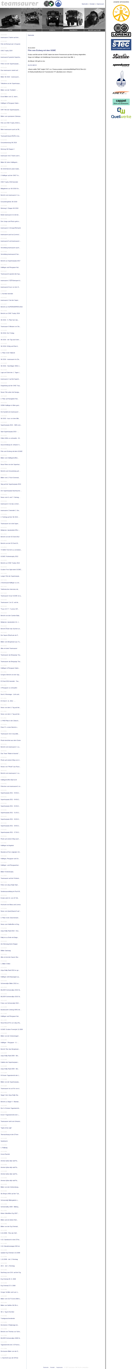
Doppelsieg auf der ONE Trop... (11, 385)
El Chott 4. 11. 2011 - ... (8, 701)
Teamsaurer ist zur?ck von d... (10, 1088)
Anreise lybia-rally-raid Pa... (9, 1161)
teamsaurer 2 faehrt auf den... (10, 37)
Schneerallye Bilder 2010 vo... (10, 983)
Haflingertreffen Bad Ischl (9, 780)
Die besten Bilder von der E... (10, 1351)
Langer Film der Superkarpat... (10, 576)
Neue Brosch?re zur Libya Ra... (11, 1023)
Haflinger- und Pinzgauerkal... (10, 865)
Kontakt (92, 4)
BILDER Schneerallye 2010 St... (11, 990)
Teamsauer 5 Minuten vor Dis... (11, 326)
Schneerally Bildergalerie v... (10, 1200)
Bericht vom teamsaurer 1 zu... (10, 747)
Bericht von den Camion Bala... (10, 615)
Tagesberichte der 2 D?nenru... (11, 1344)
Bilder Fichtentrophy (7, 872)
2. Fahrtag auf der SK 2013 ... (10, 517)
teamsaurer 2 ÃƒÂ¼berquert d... (11, 280)
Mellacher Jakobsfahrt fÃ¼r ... (10, 530)
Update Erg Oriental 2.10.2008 (10, 1253)
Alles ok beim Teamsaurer (9, 648)
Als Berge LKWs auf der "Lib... (10, 1193)
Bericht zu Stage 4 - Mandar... (10, 1101)
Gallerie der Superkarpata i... (10, 1062)
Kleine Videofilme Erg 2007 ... (10, 1213)
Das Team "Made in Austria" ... (10, 753)
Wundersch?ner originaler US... (11, 852)
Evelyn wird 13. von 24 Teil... (10, 898)
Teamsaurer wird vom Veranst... (11, 1121)
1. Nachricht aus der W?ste (9, 1358)
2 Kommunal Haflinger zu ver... (10, 582)
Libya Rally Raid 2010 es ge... (10, 970)
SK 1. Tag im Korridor (7, 1312)
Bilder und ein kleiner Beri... (9, 1220)
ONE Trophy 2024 (6, 50)
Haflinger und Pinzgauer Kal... (10, 267)
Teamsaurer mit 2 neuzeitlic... (10, 734)
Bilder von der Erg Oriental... (10, 1226)
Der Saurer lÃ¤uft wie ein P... (10, 635)
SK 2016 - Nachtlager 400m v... (11, 366)
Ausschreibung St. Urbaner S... (11, 445)
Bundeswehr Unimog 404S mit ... (11, 1009)
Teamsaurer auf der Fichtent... (10, 878)
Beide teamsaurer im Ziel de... (10, 215)
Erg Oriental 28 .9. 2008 (8, 1279)
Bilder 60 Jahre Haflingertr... (9, 162)
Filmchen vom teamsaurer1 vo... (11, 786)
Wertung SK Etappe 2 (7, 149)
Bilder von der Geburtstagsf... (10, 1036)
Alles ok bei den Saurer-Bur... (10, 957)
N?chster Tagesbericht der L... (10, 1075)
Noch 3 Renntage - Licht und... (10, 694)
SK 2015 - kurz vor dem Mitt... (10, 418)
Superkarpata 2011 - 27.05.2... (10, 832)
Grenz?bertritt (5, 1154)
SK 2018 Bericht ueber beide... (10, 169)
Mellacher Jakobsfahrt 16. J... (10, 622)
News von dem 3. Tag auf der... (11, 707)
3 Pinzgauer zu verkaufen (9, 688)
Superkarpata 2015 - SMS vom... (11, 425)
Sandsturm (4, 1141)
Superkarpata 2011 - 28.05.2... (10, 826)
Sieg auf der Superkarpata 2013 (11, 484)
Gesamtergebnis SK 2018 (9, 201)
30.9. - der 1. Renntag (8, 1266)
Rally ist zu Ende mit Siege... (10, 937)
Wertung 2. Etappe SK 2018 (9, 208)
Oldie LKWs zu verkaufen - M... (11, 438)
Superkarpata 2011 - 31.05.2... (10, 812)
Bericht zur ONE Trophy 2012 (10, 563)
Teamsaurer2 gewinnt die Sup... (11, 274)
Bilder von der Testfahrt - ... (9, 90)
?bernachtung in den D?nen (9, 1134)
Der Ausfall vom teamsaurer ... (10, 412)
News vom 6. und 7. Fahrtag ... (10, 497)
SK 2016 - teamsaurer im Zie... (10, 359)
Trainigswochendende (8, 1318)
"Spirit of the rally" (6, 1128)
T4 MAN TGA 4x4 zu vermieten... (11, 550)
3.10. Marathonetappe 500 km (10, 1246)
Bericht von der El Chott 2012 (10, 536)
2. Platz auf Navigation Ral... (10, 399)
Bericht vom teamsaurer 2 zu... (10, 195)
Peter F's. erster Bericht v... (9, 727)
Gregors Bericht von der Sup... (10, 674)
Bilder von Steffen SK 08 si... (10, 1305)
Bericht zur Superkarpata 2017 (10, 261)
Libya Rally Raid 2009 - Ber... (10, 1055)
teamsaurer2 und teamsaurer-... (11, 241)
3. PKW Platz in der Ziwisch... (10, 720)
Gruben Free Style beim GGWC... (11, 569)
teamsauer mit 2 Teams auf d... (10, 155)
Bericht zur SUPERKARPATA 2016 (12, 307)
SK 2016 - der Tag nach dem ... (11, 339)
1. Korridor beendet (7, 293)
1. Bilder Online (5, 963)
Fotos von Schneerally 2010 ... (10, 1003)
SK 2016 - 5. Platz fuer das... (10, 320)
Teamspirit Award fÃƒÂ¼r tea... (10, 136)
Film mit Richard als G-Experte (10, 44)
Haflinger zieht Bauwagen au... (10, 977)
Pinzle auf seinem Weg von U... (11, 760)
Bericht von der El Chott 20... (10, 543)
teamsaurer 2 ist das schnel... (10, 504)
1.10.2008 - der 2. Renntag (9, 1259)
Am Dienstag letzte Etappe (9, 944)
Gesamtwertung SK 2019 (9, 142)
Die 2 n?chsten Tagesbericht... (10, 1108)
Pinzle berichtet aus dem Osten (11, 740)
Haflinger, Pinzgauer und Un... (10, 858)
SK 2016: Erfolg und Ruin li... (10, 346)
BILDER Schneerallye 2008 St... (11, 1338)
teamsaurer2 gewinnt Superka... (11, 57)
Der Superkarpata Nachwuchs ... (11, 490)
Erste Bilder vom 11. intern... (10, 96)
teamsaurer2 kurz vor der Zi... (10, 287)
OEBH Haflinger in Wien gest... (10, 405)
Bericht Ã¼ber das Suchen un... (11, 628)
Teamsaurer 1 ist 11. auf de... (10, 602)
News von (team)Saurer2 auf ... (11, 911)
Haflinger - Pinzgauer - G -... (10, 1042)
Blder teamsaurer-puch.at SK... (10, 129)
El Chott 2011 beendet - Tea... (10, 681)
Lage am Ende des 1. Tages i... (10, 372)
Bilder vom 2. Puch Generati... (10, 477)
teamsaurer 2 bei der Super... (10, 300)
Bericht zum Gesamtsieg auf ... (10, 471)
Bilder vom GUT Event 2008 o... (11, 1298)
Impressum (100, 4)
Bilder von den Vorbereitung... (10, 1187)
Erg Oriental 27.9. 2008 (8, 1285)
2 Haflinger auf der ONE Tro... (10, 175)
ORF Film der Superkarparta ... (11, 109)
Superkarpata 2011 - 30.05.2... (10, 819)
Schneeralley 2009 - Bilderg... (10, 1207)
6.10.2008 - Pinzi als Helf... (9, 1233)
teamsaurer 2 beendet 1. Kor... (10, 510)
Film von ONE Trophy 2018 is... (11, 123)
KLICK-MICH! (32, 65)
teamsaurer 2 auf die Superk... (10, 379)
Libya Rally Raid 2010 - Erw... (10, 931)
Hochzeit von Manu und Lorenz (11, 904)
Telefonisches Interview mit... (10, 589)
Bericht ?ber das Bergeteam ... (10, 1049)
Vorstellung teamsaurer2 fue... (10, 254)
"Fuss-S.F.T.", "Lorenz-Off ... (10, 609)
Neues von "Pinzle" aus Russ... (11, 766)
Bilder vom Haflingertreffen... (10, 458)
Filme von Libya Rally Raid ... (10, 885)
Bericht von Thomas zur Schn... (11, 1331)
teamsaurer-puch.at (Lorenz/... (10, 234)
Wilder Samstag (6, 950)
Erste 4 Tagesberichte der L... (10, 1115)
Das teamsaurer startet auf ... (10, 70)
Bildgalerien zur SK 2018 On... (10, 188)
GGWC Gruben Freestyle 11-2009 (12, 1029)
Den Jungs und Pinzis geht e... (10, 221)
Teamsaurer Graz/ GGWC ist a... (11, 596)
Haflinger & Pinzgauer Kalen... (10, 103)
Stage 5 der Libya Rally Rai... (10, 1095)
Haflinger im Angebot (7, 845)
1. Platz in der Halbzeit (8, 353)
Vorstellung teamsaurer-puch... (10, 247)
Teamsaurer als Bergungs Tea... (11, 655)
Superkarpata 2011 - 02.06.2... (10, 806)
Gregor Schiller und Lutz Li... (10, 1292)
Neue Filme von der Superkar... (11, 464)
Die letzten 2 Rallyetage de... (10, 1325)
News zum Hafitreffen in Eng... (10, 924)
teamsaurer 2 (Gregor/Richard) (11, 228)
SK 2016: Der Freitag (7, 333)
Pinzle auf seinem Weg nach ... (10, 839)
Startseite (85, 4)
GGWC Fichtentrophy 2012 (9, 556)
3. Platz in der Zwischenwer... (10, 917)
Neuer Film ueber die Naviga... (10, 392)
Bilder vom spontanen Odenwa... (11, 116)
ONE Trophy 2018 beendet (9, 182)
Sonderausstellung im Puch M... (11, 891)
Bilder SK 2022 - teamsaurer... (10, 77)
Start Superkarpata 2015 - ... (10, 431)
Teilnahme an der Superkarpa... (11, 83)
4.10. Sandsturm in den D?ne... (10, 1239)
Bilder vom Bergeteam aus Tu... (11, 642)
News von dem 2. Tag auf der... (11, 714)
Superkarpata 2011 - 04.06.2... (10, 793)
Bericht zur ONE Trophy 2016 (10, 313)
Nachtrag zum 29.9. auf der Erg (11, 1272)
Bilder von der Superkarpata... (10, 1082)
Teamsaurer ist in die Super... (10, 523)
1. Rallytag (4, 1147)
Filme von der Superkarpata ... (10, 64)
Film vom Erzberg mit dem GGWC (12, 451)
